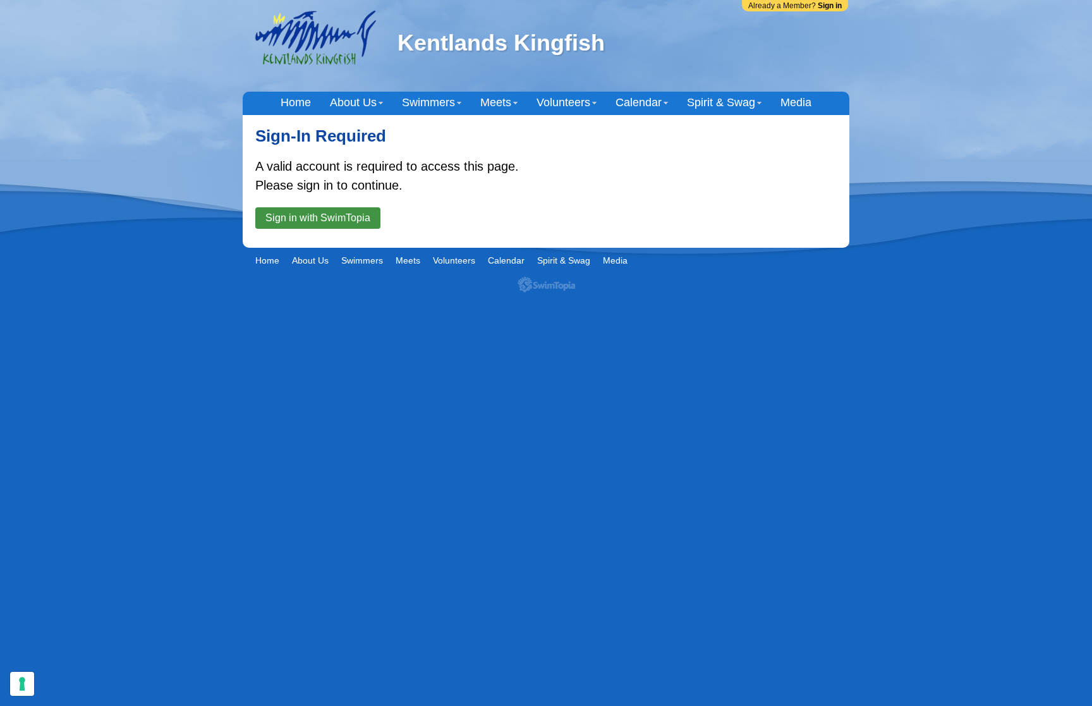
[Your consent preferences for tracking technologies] (22, 684)
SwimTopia (546, 285)
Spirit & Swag (721, 102)
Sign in (830, 5)
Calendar (639, 102)
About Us (353, 102)
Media (795, 102)
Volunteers (563, 102)
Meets (495, 102)
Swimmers (428, 102)
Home (296, 102)
